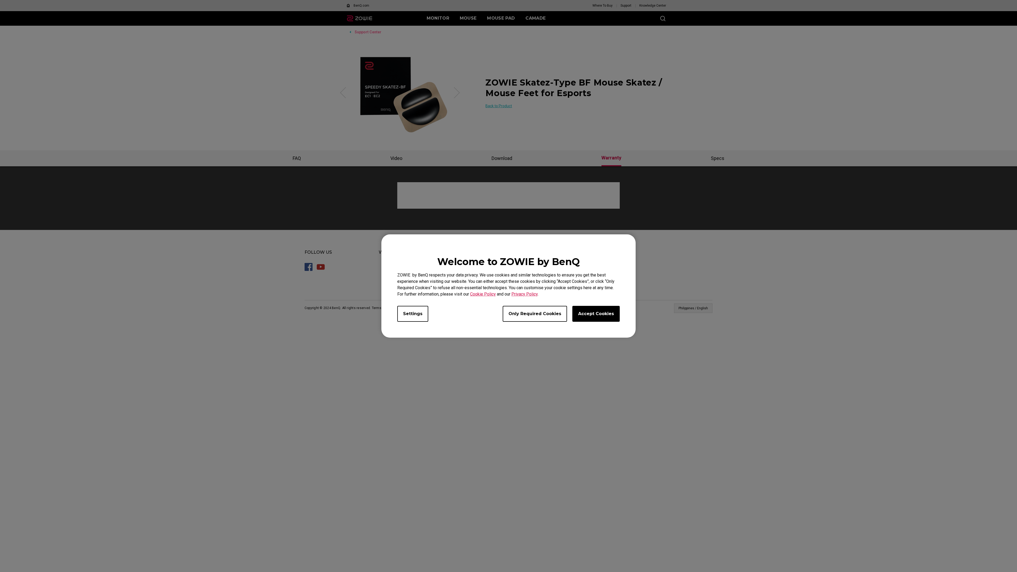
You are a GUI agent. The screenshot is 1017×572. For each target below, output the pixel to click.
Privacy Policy (524, 294)
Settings (412, 313)
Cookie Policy (483, 294)
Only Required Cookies (534, 313)
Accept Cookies (596, 313)
